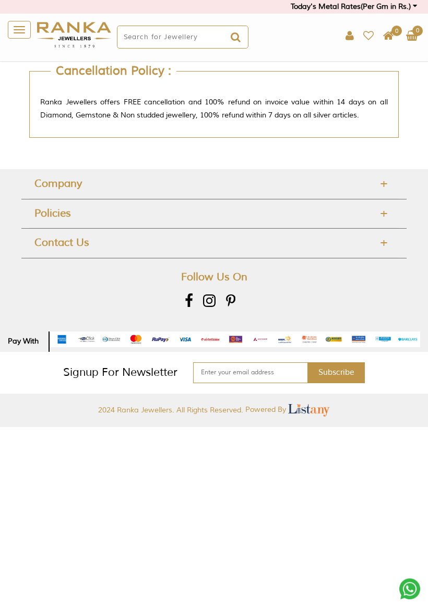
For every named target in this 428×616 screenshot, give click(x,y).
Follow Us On (214, 276)
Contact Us (61, 242)
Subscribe (336, 372)
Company (58, 183)
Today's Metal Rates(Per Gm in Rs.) (352, 6)
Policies (52, 213)
